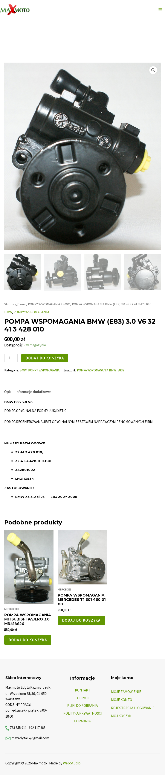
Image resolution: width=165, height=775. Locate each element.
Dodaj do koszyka (45, 358)
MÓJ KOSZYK (121, 715)
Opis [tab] (7, 391)
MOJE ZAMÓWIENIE (126, 691)
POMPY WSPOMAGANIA (44, 304)
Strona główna (15, 304)
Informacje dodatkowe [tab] (33, 391)
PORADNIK (82, 721)
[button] (153, 70)
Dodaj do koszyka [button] (28, 640)
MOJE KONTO (121, 699)
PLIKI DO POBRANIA (82, 705)
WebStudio (72, 763)
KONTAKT (82, 690)
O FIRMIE (83, 698)
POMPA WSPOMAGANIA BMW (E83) (100, 370)
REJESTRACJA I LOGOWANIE (132, 708)
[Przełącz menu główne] (160, 9)
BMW (66, 304)
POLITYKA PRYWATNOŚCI (82, 713)
